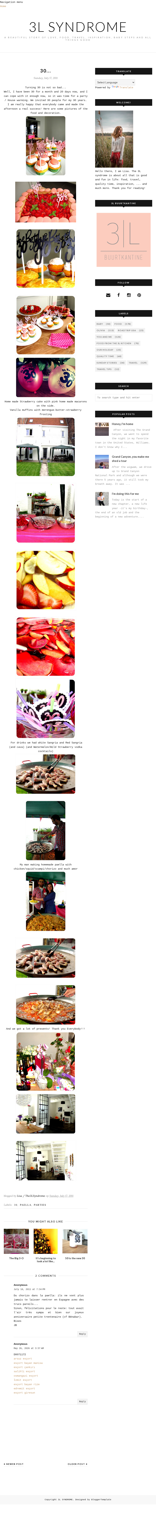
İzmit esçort (23, 1380)
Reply (82, 1334)
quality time (105, 356)
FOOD (118, 324)
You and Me (104, 337)
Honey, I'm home (122, 424)
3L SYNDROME (78, 27)
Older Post (76, 1464)
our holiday (105, 350)
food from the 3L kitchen (114, 343)
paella (25, 1204)
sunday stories (107, 362)
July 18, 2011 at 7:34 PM (29, 1289)
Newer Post (15, 1464)
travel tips (104, 369)
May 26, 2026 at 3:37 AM (29, 1348)
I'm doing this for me (125, 493)
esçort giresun (24, 1392)
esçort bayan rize (27, 1384)
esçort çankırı (24, 1367)
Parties (40, 1204)
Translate (126, 87)
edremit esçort (24, 1388)
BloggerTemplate (101, 1500)
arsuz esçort (23, 1358)
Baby (100, 324)
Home (3, 6)
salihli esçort (24, 1371)
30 (16, 1204)
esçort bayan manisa (28, 1363)
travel (133, 362)
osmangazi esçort (26, 1375)
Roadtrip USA (127, 330)
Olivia (101, 330)
